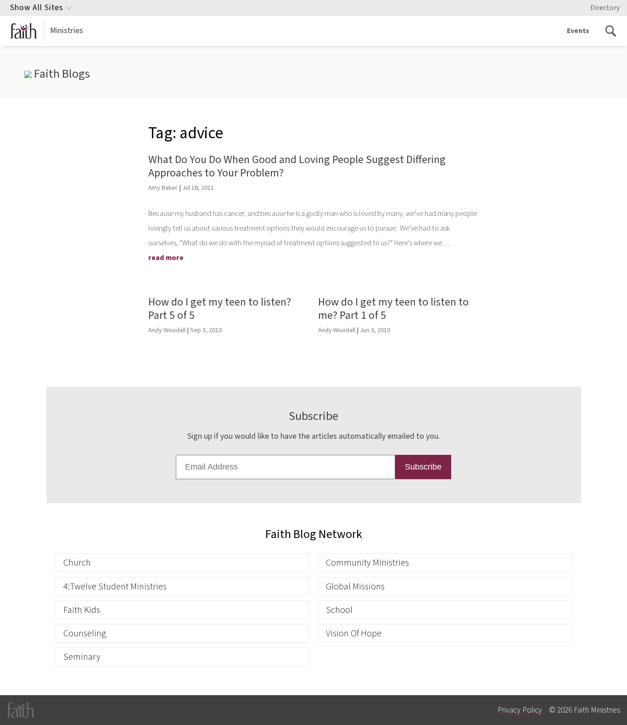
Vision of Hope (353, 633)
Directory (605, 8)
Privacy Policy (520, 710)
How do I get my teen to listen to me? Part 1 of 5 (393, 308)
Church (77, 562)
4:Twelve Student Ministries (115, 586)
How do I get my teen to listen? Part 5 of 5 (219, 308)
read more (166, 258)
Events (578, 31)
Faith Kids (81, 610)
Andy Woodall (166, 330)
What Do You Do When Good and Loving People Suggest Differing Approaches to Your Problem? (297, 166)
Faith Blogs (61, 74)
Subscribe (423, 466)
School (339, 610)
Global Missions (355, 586)
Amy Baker (163, 188)
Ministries (66, 30)
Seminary (82, 656)
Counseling (84, 633)
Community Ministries (367, 562)
